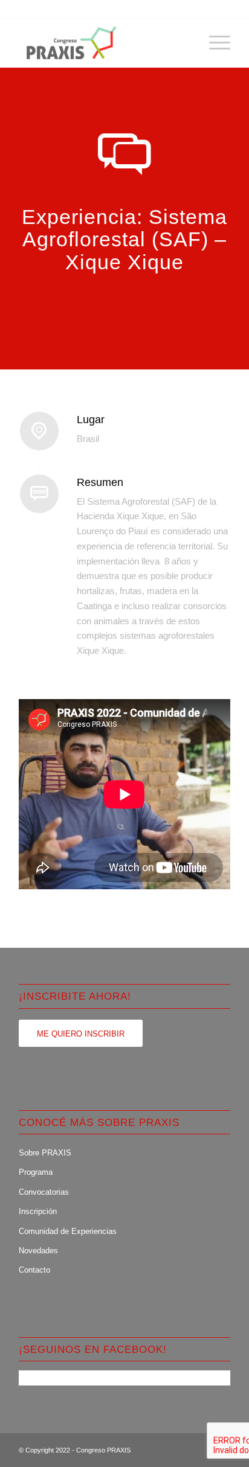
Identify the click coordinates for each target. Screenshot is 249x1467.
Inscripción (38, 1211)
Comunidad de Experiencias (68, 1231)
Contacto (34, 1269)
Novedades (38, 1250)
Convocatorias (44, 1192)
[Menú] (213, 43)
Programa (36, 1172)
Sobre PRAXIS (45, 1152)
